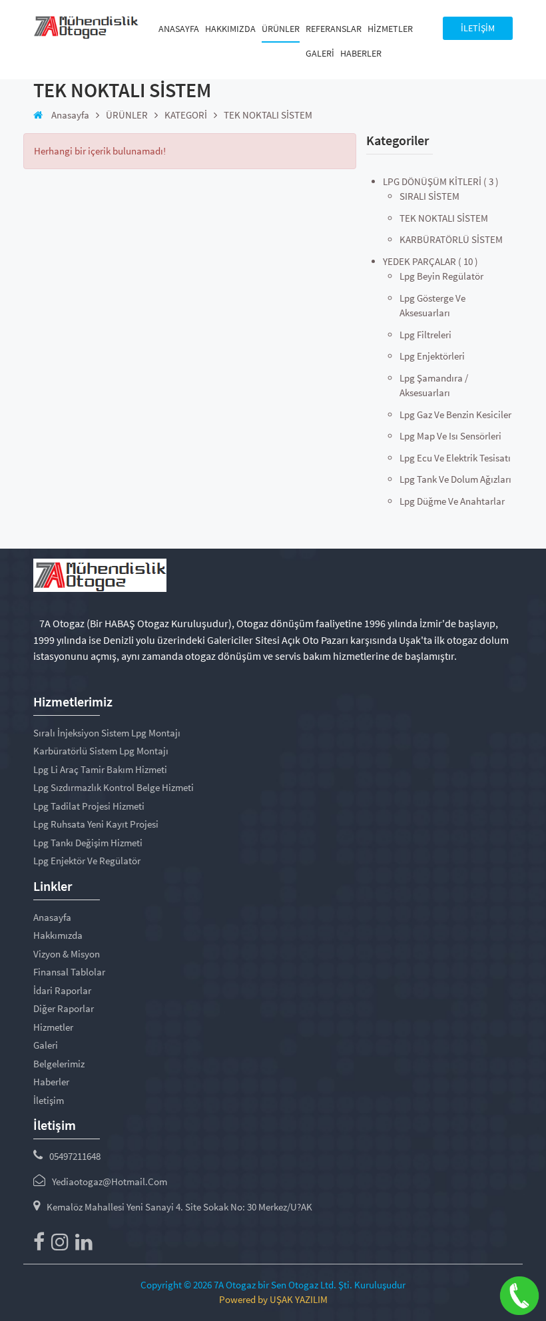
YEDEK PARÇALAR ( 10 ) (430, 261)
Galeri (320, 53)
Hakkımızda (230, 29)
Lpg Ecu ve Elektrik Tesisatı (455, 457)
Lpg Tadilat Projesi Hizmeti (88, 806)
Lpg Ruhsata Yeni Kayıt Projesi (95, 824)
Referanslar (334, 29)
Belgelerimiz (59, 1063)
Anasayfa (178, 29)
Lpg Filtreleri (425, 334)
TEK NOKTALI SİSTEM (444, 218)
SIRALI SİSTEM (429, 196)
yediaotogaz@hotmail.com (109, 1181)
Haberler (361, 53)
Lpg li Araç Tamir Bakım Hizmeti (100, 769)
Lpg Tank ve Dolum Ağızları (455, 479)
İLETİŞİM (478, 28)
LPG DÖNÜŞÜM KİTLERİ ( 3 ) (441, 181)
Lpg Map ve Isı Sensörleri (450, 435)
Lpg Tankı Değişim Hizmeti (87, 842)
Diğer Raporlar (63, 1008)
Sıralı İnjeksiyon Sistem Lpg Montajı (106, 732)
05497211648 (75, 1156)
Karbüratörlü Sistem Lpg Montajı (100, 750)
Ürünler (281, 29)
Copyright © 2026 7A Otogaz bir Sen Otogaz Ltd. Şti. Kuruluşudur (273, 1284)
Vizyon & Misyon (66, 953)
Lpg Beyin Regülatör (441, 276)
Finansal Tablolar (69, 971)
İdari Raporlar (62, 990)
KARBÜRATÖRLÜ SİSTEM (451, 239)
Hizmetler (390, 29)
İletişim (48, 1100)
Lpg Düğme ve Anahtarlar (452, 501)
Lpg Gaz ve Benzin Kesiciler (455, 414)
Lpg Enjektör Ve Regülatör (86, 860)
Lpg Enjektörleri (432, 356)
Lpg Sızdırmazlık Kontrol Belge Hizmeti (113, 787)
